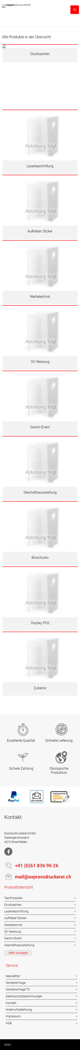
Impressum (13, 1016)
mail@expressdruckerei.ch (43, 876)
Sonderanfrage (16, 983)
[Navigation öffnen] (74, 9)
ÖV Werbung (12, 931)
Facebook (8, 851)
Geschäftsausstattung (19, 945)
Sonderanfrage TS (18, 989)
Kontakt (11, 1003)
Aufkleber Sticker (15, 918)
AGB (9, 1023)
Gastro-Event (13, 938)
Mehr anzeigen (18, 953)
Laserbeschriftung (16, 911)
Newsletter (13, 976)
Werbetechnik (13, 925)
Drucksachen (13, 905)
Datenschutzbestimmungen (24, 996)
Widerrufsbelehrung (19, 1009)
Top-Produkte (13, 898)
